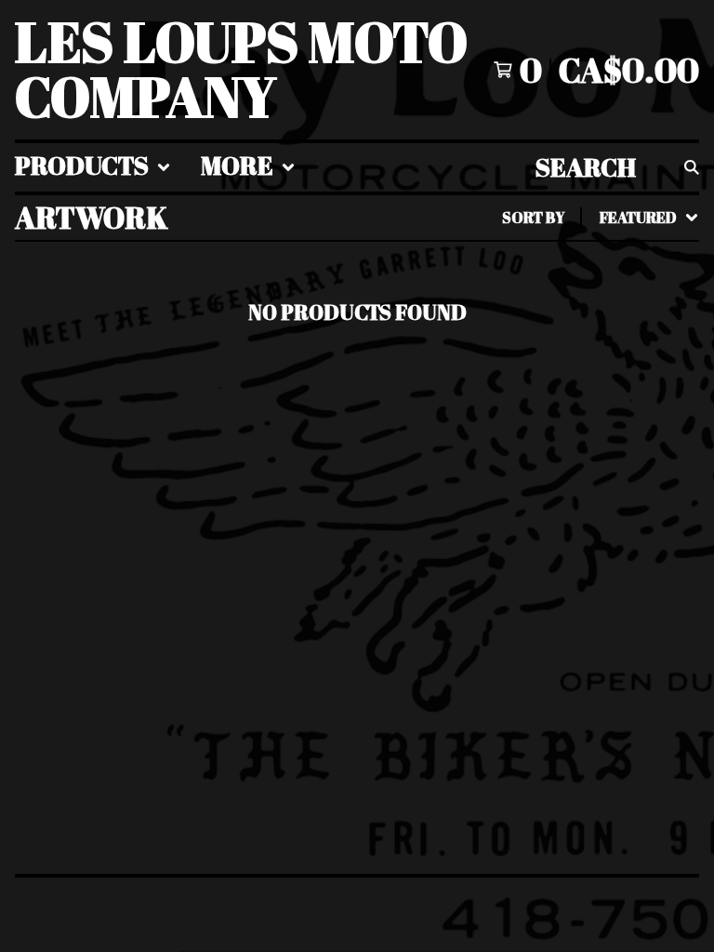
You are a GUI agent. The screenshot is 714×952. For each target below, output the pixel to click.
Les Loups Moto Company (241, 70)
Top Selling (467, 325)
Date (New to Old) (503, 415)
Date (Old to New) (503, 444)
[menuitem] (93, 167)
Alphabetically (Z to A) (539, 385)
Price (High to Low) (514, 504)
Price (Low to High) (514, 474)
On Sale (442, 296)
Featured (456, 266)
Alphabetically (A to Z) (539, 355)
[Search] (692, 167)
